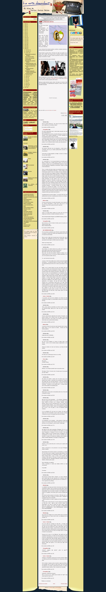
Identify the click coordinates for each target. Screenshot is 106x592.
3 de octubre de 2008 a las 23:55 (48, 416)
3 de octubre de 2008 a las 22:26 (48, 395)
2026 (26, 23)
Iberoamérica (25, 101)
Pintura (32, 102)
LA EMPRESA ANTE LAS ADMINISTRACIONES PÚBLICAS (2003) (76, 71)
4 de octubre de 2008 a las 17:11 (48, 425)
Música (29, 98)
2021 (26, 30)
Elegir (24, 206)
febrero (27, 84)
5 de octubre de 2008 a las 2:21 (48, 578)
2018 (26, 34)
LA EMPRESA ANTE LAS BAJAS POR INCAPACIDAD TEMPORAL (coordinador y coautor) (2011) (76, 60)
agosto (27, 76)
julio (26, 77)
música (65, 78)
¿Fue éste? (25, 143)
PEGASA (44, 485)
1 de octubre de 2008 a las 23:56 (48, 208)
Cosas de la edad (26, 224)
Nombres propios (30, 94)
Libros (25, 98)
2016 (26, 37)
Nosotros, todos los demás (28, 195)
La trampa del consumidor (28, 194)
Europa (29, 102)
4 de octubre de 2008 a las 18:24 (48, 472)
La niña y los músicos (27, 219)
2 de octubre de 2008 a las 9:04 (48, 227)
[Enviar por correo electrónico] (62, 115)
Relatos (31, 101)
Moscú (29, 158)
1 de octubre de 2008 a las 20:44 (48, 144)
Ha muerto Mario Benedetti (28, 218)
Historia (25, 97)
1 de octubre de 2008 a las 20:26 (48, 127)
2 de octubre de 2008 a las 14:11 (48, 311)
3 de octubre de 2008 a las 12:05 (48, 350)
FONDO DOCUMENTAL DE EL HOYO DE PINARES (76, 107)
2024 (26, 26)
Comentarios (27, 129)
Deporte (24, 103)
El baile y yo (25, 215)
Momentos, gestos (27, 208)
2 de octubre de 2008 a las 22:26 (48, 331)
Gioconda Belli (28, 59)
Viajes (29, 100)
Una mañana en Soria (29, 56)
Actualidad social (30, 95)
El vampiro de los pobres (28, 202)
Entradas (26, 127)
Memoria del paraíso (27, 199)
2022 (26, 29)
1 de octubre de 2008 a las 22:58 (48, 198)
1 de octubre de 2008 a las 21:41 (48, 157)
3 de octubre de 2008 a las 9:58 (48, 337)
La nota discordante (57, 587)
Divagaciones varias (30, 92)
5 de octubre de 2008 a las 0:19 (48, 510)
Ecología (25, 102)
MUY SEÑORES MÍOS (47, 230)
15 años (25, 210)
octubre (27, 52)
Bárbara (44, 200)
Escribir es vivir (26, 226)
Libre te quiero (26, 200)
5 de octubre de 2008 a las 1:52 (48, 553)
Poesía (24, 100)
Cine (36, 102)
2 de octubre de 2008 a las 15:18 (48, 322)
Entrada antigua (64, 583)
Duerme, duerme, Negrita (28, 207)
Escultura (28, 104)
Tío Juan (30, 171)
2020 (26, 32)
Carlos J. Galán (46, 296)
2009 (26, 47)
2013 (26, 41)
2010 (26, 45)
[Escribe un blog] (63, 115)
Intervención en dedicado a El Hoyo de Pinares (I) (32, 147)
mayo (27, 80)
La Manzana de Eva (29, 73)
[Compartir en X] (64, 115)
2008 (26, 48)
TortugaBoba (45, 129)
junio (27, 79)
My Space (50, 110)
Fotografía (31, 104)
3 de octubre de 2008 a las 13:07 (48, 356)
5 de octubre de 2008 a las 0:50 (48, 519)
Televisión (35, 98)
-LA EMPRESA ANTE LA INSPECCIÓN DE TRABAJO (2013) (76, 56)
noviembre (28, 51)
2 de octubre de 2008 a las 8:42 (48, 218)
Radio (36, 101)
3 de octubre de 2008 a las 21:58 (48, 387)
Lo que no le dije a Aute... (28, 204)
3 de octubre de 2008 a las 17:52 (48, 364)
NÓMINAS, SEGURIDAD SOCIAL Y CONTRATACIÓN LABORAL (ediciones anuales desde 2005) (76, 67)
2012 (26, 43)
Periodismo (35, 104)
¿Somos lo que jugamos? (28, 216)
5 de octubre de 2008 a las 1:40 (48, 545)
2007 (26, 87)
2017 (26, 36)
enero (27, 85)
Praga (24, 223)
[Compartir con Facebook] (66, 115)
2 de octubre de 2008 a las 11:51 (48, 244)
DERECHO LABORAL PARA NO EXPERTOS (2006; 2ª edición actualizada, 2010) (76, 64)
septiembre (28, 74)
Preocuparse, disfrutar (27, 211)
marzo (27, 83)
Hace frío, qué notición (27, 212)
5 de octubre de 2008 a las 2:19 (48, 569)
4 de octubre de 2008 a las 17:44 (48, 439)
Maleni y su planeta (27, 203)
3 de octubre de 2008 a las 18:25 (48, 374)
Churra (44, 359)
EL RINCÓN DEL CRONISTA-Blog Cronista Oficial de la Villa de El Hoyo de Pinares (76, 104)
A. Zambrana (50, 587)
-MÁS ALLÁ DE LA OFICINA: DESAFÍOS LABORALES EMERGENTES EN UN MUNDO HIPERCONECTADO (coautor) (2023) (76, 52)
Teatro (28, 103)
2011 (26, 44)
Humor (32, 103)
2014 (26, 40)
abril (26, 81)
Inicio (54, 583)
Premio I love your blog (29, 58)
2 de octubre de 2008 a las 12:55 (48, 293)
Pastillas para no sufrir (27, 214)
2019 (26, 33)
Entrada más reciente (43, 583)
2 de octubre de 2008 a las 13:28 (48, 302)
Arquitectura (34, 100)
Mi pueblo (33, 97)
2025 (26, 25)
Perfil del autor (72, 30)
